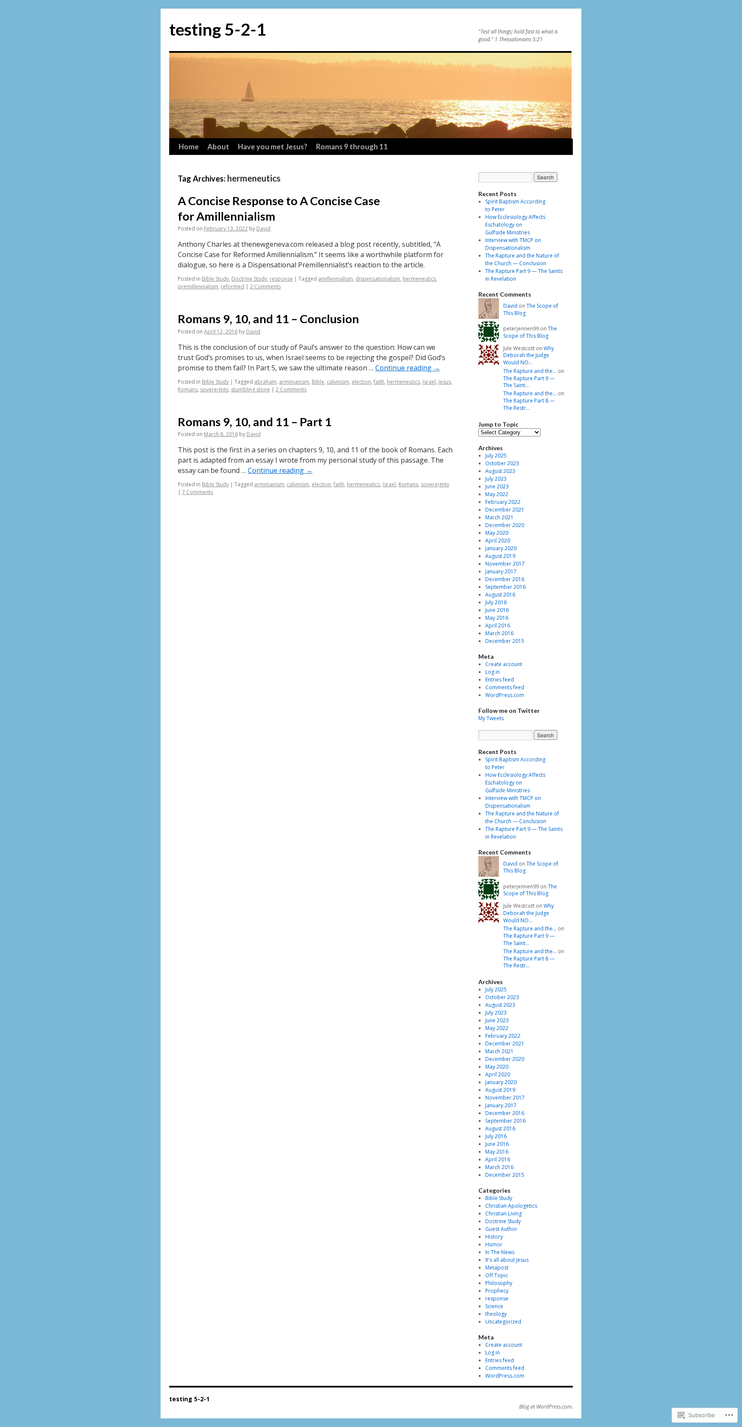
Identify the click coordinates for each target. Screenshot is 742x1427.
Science (494, 1306)
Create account (503, 664)
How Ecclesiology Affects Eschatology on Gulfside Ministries (515, 224)
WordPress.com (504, 695)
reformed (232, 286)
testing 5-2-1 (217, 29)
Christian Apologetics (511, 1205)
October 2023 (502, 463)
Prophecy (496, 1290)
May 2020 (496, 532)
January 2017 (501, 571)
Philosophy (498, 1283)
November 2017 (505, 563)
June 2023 (497, 486)
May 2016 (496, 617)
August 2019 (500, 556)
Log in (492, 672)
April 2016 (497, 625)
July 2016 (496, 602)
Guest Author (501, 1229)
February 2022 (502, 502)
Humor (493, 1244)
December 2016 (504, 579)
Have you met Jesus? (272, 146)
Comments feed (504, 687)
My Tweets (491, 718)
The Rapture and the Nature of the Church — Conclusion (522, 259)
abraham (265, 381)
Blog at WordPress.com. (546, 1406)
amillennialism (335, 278)
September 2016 (505, 587)
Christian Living (503, 1213)
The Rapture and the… (529, 371)
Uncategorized (503, 1321)
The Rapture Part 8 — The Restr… (529, 404)
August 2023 (500, 471)
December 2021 (504, 509)
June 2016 (497, 610)
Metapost (496, 1267)
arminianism (294, 381)
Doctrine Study (249, 278)
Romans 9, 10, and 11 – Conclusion (268, 319)
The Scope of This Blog (530, 309)
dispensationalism (378, 278)
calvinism (338, 381)
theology (496, 1314)
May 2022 (496, 494)
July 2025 (496, 455)
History (494, 1236)
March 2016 (499, 633)
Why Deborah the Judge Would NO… (528, 356)
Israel (429, 381)
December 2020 (504, 525)
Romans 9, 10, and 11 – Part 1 (254, 422)
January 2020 (501, 548)
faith (379, 381)
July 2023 (496, 478)
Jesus (444, 381)
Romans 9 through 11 (352, 146)
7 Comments (197, 492)
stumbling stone (250, 389)
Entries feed (499, 679)
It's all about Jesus (507, 1259)
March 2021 (499, 517)
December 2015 (504, 641)
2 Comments (265, 286)
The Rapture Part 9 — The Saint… (529, 382)
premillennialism (198, 286)
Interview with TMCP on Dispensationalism (513, 243)
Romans (188, 389)
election (361, 381)
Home (189, 146)
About (218, 146)
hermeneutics (419, 278)
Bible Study (215, 278)
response (281, 278)
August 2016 (500, 594)
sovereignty (214, 389)
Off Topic (496, 1275)
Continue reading (407, 368)
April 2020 (497, 540)
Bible (318, 381)
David (263, 228)
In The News (499, 1252)
